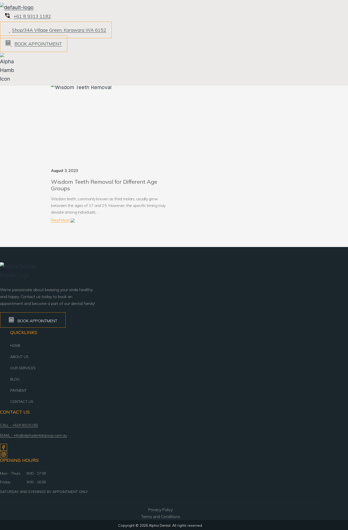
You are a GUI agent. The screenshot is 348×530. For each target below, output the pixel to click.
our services (23, 368)
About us (19, 356)
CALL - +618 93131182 (19, 425)
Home (15, 345)
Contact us (21, 401)
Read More (61, 220)
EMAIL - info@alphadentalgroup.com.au (33, 435)
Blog (15, 379)
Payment (18, 390)
